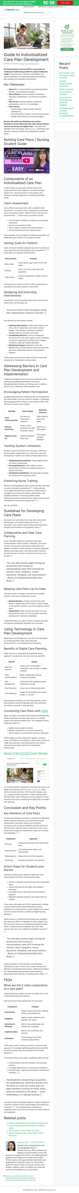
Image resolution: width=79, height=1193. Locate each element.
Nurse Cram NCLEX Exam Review (26, 753)
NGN (6, 794)
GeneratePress (50, 1190)
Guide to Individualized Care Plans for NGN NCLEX (28, 1123)
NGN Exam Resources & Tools (34, 12)
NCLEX (26, 104)
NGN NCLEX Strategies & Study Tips (50, 7)
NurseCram (36, 790)
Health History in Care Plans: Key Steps (24, 1130)
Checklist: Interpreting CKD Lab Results (65, 83)
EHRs (33, 129)
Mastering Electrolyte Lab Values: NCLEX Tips (21, 1178)
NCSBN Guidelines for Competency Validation (66, 91)
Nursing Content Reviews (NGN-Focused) (19, 1176)
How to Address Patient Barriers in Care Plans (21, 1180)
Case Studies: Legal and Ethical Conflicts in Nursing (67, 75)
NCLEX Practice (29, 7)
